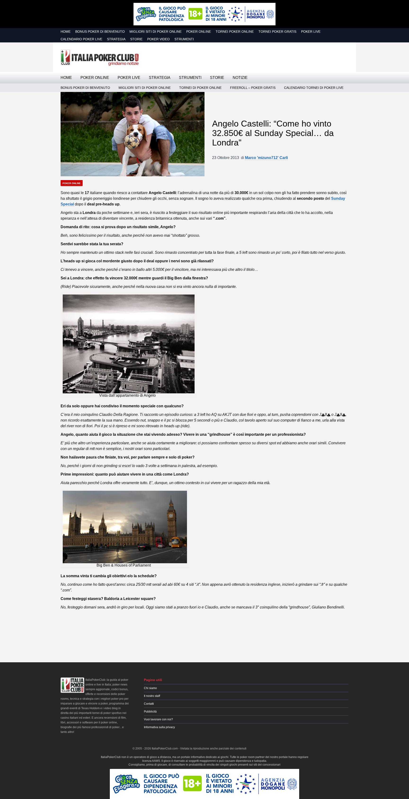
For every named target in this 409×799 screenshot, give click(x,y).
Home (66, 31)
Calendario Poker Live (81, 39)
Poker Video (158, 39)
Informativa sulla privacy (159, 727)
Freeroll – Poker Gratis (253, 88)
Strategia (116, 39)
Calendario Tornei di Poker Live (313, 88)
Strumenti (184, 39)
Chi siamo (150, 688)
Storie (136, 39)
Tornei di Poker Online (200, 88)
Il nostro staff (152, 696)
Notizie (240, 78)
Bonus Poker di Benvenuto (100, 31)
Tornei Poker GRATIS (277, 31)
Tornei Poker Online (235, 31)
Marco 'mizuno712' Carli (266, 158)
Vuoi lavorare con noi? (158, 719)
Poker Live (310, 31)
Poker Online (198, 31)
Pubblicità (150, 711)
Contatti (149, 703)
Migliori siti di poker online (155, 31)
